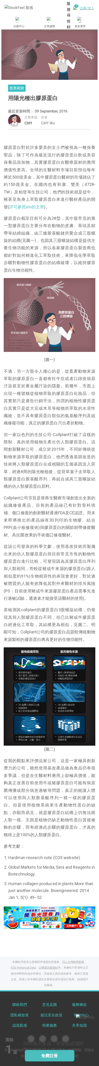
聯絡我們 (19, 1004)
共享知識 (79, 1025)
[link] (49, 917)
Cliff (28, 123)
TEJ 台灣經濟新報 (73, 962)
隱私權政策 (19, 1015)
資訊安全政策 (51, 1015)
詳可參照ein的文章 (26, 206)
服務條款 (79, 1004)
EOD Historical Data (23, 967)
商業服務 (49, 1025)
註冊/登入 (87, 8)
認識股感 (19, 1025)
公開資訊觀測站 (48, 967)
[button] (32, 924)
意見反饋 (49, 1004)
